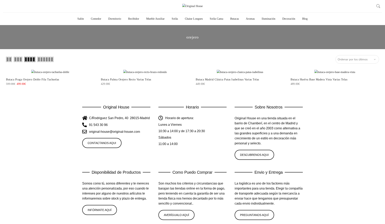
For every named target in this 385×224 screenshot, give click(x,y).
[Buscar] (378, 6)
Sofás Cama (216, 18)
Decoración (288, 18)
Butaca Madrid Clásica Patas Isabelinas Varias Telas (227, 79)
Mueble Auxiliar (155, 18)
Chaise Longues (194, 18)
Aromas (250, 18)
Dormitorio (114, 18)
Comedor (96, 18)
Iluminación (268, 18)
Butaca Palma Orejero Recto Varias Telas (126, 79)
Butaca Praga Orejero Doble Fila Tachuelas (32, 79)
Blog (305, 18)
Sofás (175, 18)
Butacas (234, 18)
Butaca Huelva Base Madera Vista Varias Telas (319, 79)
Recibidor (133, 18)
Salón (80, 18)
